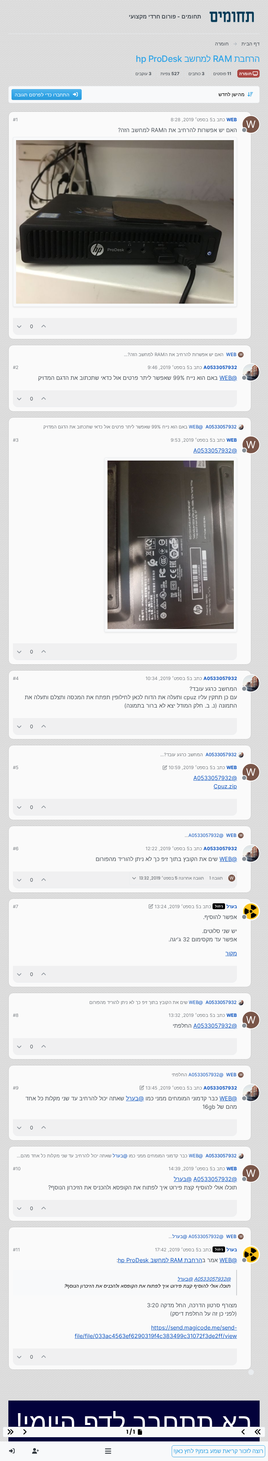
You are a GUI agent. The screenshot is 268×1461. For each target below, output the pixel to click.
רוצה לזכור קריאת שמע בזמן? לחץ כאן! (218, 1451)
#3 (15, 440)
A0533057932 (220, 367)
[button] (108, 1451)
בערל (231, 906)
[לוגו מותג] (232, 16)
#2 (15, 367)
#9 (15, 1088)
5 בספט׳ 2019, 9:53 (192, 440)
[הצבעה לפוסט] (44, 326)
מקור (231, 953)
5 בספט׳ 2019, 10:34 (167, 678)
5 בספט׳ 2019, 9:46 (168, 367)
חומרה (246, 73)
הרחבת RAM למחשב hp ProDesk (160, 1260)
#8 (15, 1015)
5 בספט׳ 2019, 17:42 (177, 1249)
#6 (15, 848)
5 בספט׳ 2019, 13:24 (177, 906)
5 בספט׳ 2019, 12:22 (167, 848)
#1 (15, 119)
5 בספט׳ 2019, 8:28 (192, 119)
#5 (15, 767)
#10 (17, 1168)
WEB (231, 119)
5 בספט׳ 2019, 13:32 (191, 1015)
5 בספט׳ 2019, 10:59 (191, 767)
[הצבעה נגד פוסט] (19, 326)
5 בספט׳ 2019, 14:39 (191, 1168)
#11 (16, 1249)
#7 (15, 906)
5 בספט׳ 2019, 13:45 (167, 1088)
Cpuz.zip (225, 786)
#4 (15, 678)
